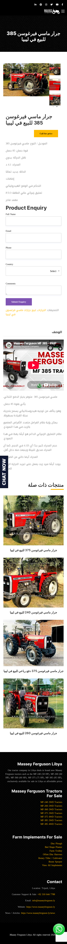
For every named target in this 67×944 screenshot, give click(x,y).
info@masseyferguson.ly (43, 900)
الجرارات (42, 310)
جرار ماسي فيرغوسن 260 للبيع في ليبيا (33, 733)
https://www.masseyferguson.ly (40, 907)
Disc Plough (56, 843)
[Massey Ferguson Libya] (51, 11)
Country (9, 264)
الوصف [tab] (57, 332)
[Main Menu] (63, 11)
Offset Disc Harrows (52, 854)
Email (8, 231)
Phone (8, 248)
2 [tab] (53, 106)
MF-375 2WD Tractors (51, 813)
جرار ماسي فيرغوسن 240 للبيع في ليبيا (33, 612)
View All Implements (52, 865)
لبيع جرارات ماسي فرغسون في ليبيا (21, 312)
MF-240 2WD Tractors (51, 802)
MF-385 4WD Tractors (51, 824)
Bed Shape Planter (53, 847)
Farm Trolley (56, 851)
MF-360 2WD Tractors (51, 809)
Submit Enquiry (18, 302)
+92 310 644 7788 (46, 894)
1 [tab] (57, 106)
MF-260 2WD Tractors (51, 806)
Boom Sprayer (55, 862)
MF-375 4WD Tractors (51, 817)
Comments (10, 284)
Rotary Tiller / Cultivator (50, 858)
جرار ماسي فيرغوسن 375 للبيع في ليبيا (33, 550)
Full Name (11, 214)
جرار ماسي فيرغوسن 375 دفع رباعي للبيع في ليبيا (34, 671)
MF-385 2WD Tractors (51, 820)
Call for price (46, 134)
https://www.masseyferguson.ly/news (38, 913)
